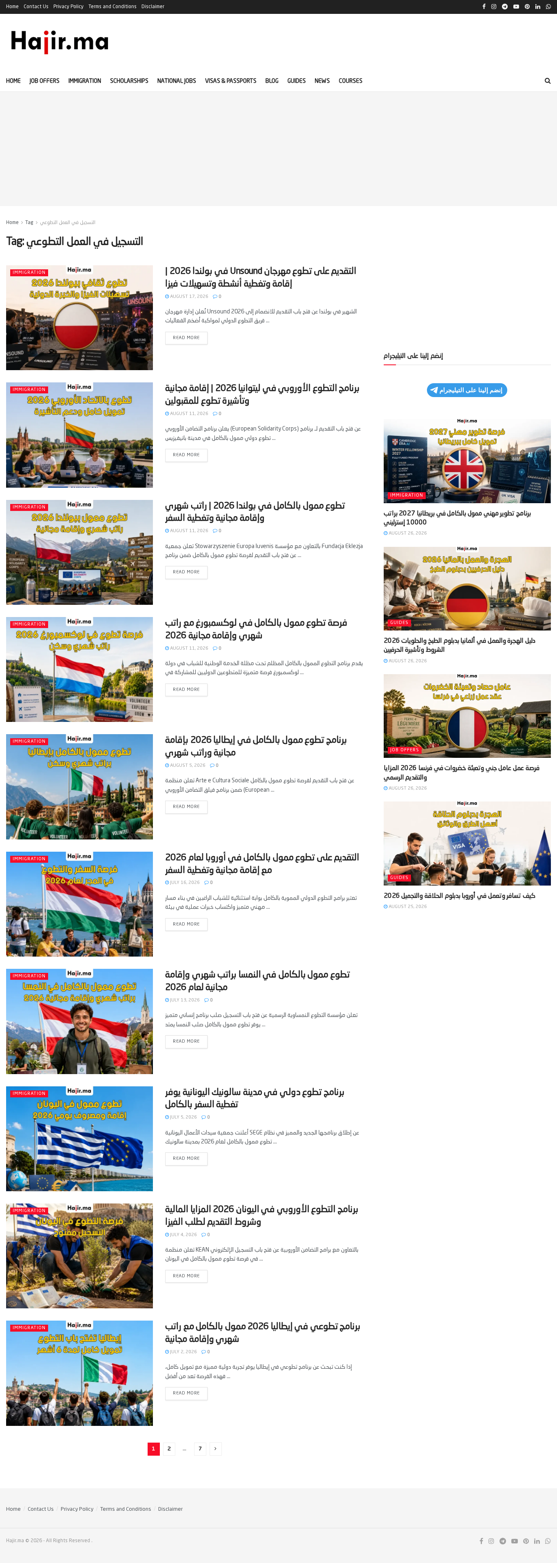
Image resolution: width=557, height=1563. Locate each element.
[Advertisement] (278, 149)
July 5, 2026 (183, 1117)
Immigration (85, 81)
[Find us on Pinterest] (526, 1541)
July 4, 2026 (183, 1235)
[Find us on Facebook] (481, 1541)
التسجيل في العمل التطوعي (67, 222)
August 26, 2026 (407, 533)
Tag (29, 222)
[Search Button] (548, 81)
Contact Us (36, 6)
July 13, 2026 (184, 1000)
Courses (350, 81)
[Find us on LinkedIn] (537, 1541)
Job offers (45, 81)
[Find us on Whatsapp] (548, 1541)
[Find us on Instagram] (491, 1541)
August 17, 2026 (188, 297)
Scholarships (129, 81)
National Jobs (176, 81)
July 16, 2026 (184, 883)
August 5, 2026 (187, 766)
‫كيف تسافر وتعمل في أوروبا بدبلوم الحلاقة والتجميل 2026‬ (459, 896)
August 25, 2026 (407, 907)
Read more (190, 336)
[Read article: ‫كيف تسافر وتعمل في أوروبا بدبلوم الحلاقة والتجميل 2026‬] (467, 843)
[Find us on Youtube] (514, 1541)
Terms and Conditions (112, 6)
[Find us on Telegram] (503, 1541)
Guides (296, 81)
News (322, 81)
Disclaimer (152, 6)
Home (12, 6)
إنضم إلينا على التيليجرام (471, 390)
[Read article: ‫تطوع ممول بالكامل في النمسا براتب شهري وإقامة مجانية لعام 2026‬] (79, 1021)
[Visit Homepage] (60, 42)
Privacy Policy (68, 6)
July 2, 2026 (183, 1352)
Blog (271, 81)
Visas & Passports (230, 81)
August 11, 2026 (188, 414)
